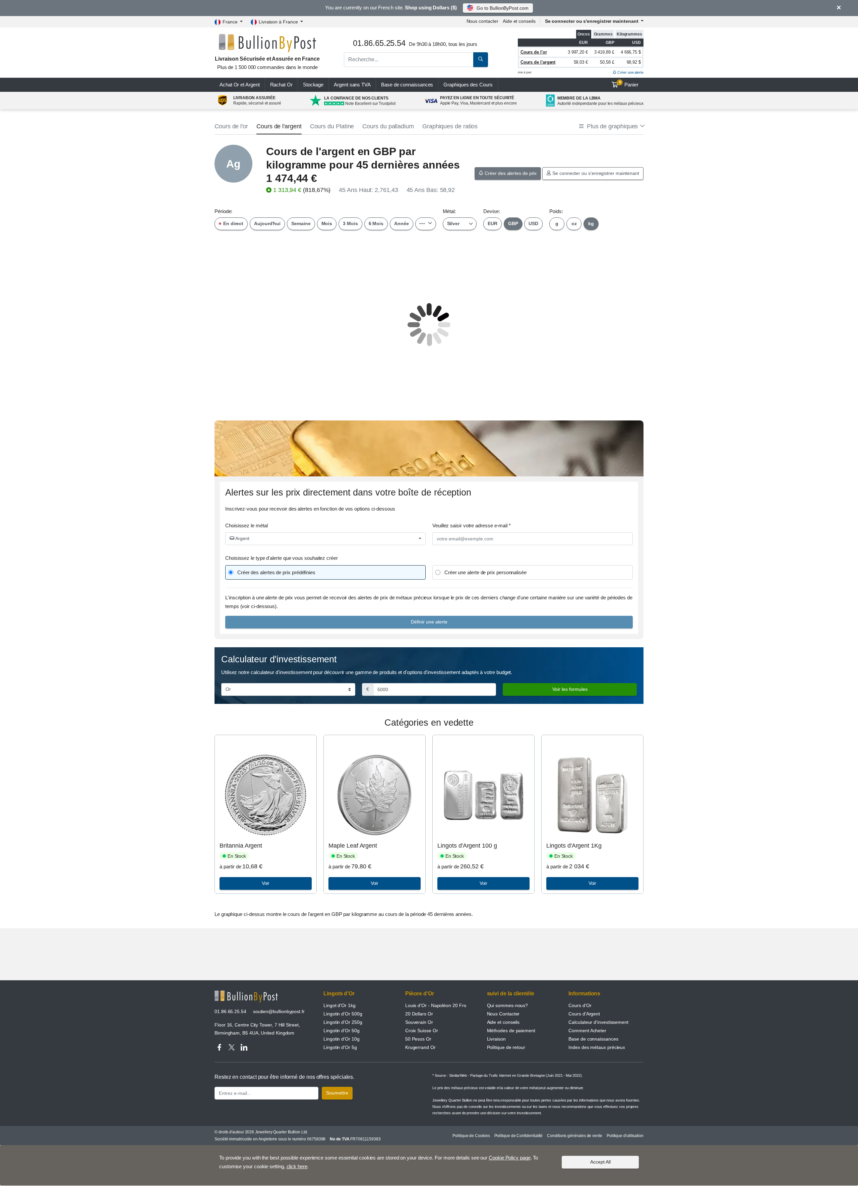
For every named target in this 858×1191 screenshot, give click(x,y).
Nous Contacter (503, 1013)
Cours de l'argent (538, 62)
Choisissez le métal (246, 525)
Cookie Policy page (510, 1158)
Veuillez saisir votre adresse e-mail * (471, 525)
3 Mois (350, 223)
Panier (629, 83)
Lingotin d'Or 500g (342, 1013)
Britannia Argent (241, 845)
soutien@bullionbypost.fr (279, 1011)
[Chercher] (480, 59)
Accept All (600, 1162)
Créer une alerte (630, 72)
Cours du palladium (388, 126)
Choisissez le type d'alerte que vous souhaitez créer (281, 558)
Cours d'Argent (584, 1013)
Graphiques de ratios (450, 126)
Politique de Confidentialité (518, 1135)
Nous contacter (482, 21)
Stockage (313, 84)
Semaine (300, 223)
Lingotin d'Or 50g (341, 1030)
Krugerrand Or (420, 1047)
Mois (326, 223)
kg (591, 223)
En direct (232, 223)
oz (574, 223)
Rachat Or (281, 84)
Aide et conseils (519, 21)
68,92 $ (634, 62)
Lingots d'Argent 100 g (467, 845)
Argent (241, 538)
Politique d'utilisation (625, 1135)
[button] (611, 126)
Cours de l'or (533, 52)
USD (533, 223)
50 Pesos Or (418, 1039)
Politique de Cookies (471, 1135)
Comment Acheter (587, 1030)
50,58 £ (607, 62)
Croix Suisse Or (421, 1030)
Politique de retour (506, 1047)
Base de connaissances (407, 84)
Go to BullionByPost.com (502, 8)
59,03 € (581, 62)
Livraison (496, 1039)
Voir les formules (570, 689)
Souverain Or (419, 1022)
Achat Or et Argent (240, 84)
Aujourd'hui (267, 223)
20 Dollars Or (419, 1013)
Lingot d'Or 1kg (339, 1005)
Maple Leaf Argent (352, 845)
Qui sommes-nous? (507, 1005)
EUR (492, 223)
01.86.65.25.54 (230, 1011)
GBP (513, 223)
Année (401, 223)
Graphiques (467, 84)
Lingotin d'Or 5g (340, 1047)
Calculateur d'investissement (598, 1022)
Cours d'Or (579, 1005)
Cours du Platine (332, 126)
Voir (266, 883)
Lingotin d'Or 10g (341, 1039)
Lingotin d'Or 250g (342, 1022)
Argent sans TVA (352, 84)
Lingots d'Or (339, 993)
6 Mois (376, 223)
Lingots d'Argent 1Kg (573, 845)
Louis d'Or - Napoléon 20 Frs (435, 1005)
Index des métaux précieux (596, 1047)
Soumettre (337, 1093)
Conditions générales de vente (574, 1135)
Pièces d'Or (419, 993)
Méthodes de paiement (511, 1030)
